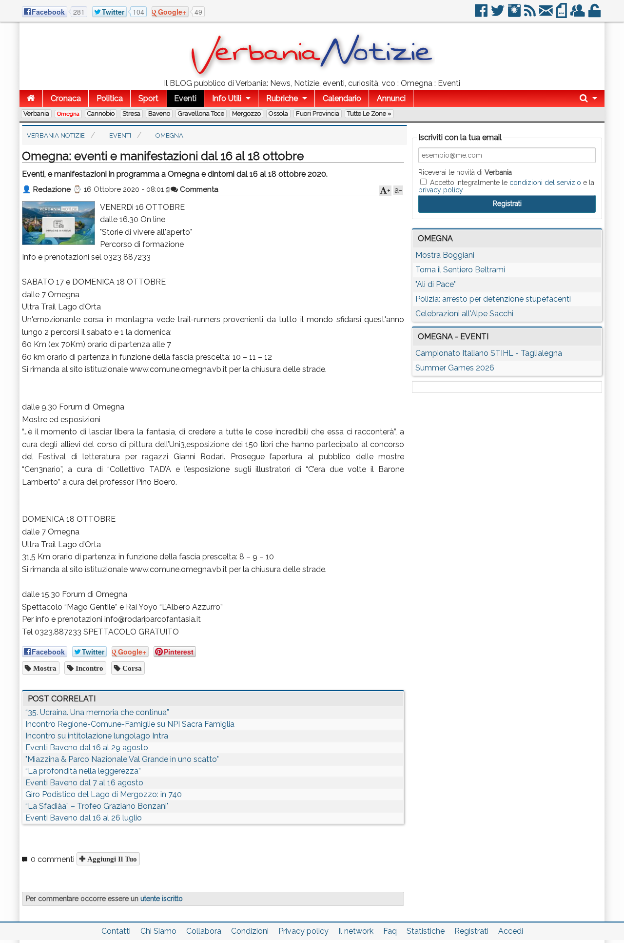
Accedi (510, 931)
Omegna (68, 113)
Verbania (36, 113)
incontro (88, 668)
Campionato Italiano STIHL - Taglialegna (488, 353)
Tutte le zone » (369, 113)
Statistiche (426, 931)
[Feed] (530, 14)
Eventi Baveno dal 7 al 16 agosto (84, 782)
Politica (110, 98)
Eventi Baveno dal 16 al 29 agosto (86, 747)
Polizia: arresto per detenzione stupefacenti (493, 299)
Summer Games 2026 (454, 367)
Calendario (342, 98)
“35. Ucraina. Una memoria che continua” (97, 712)
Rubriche (282, 98)
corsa (131, 668)
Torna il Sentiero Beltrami (460, 269)
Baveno (159, 113)
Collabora (203, 931)
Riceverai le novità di (465, 172)
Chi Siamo (158, 931)
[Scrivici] (546, 14)
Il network (355, 931)
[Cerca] (588, 98)
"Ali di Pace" (435, 284)
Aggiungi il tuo (111, 858)
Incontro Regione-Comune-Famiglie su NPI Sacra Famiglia (129, 724)
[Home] (31, 98)
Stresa (131, 113)
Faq (390, 931)
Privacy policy (303, 931)
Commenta (198, 189)
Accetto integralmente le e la (506, 186)
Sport (148, 98)
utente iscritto (161, 898)
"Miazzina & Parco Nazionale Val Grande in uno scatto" (122, 759)
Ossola (278, 113)
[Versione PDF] (562, 14)
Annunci (391, 98)
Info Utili (226, 98)
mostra (44, 668)
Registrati (471, 931)
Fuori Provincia (317, 113)
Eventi (185, 98)
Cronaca (66, 98)
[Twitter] (498, 14)
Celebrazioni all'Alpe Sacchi (464, 313)
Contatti (116, 931)
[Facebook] (482, 14)
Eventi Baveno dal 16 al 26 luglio (83, 817)
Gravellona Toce (201, 113)
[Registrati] (578, 14)
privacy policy (440, 190)
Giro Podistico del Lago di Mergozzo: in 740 (103, 794)
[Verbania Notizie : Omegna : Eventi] (312, 75)
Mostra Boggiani (444, 255)
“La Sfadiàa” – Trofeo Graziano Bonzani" (97, 806)
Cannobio (101, 113)
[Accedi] (595, 14)
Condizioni (250, 931)
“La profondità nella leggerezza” (83, 771)
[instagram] (515, 14)
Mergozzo (246, 113)
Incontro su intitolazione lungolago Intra (96, 735)
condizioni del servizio (545, 182)
